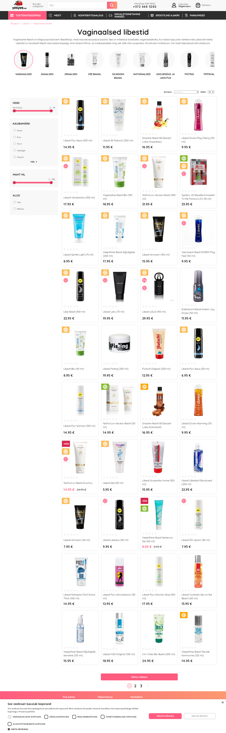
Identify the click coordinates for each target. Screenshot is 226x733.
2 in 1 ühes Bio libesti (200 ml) (158, 654)
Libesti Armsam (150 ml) (156, 254)
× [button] (222, 702)
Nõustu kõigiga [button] (165, 716)
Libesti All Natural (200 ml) (118, 140)
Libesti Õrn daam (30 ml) (196, 540)
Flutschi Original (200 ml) (156, 368)
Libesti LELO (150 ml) (154, 311)
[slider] (14, 110)
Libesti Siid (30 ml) (113, 482)
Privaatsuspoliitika (26, 711)
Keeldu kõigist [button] (200, 716)
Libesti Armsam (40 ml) (76, 540)
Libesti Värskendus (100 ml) (79, 197)
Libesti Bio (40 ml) (73, 368)
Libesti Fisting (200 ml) (115, 368)
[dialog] (113, 716)
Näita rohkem (139, 677)
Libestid (26, 23)
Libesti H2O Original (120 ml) (119, 654)
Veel (33, 162)
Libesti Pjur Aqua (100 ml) (77, 140)
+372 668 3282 (145, 6)
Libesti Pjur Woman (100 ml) (79, 425)
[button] (27, 15)
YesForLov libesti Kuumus (77, 482)
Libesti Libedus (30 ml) (115, 540)
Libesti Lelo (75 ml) (113, 311)
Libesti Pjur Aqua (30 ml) (195, 368)
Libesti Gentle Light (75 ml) (78, 254)
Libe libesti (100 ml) (74, 311)
